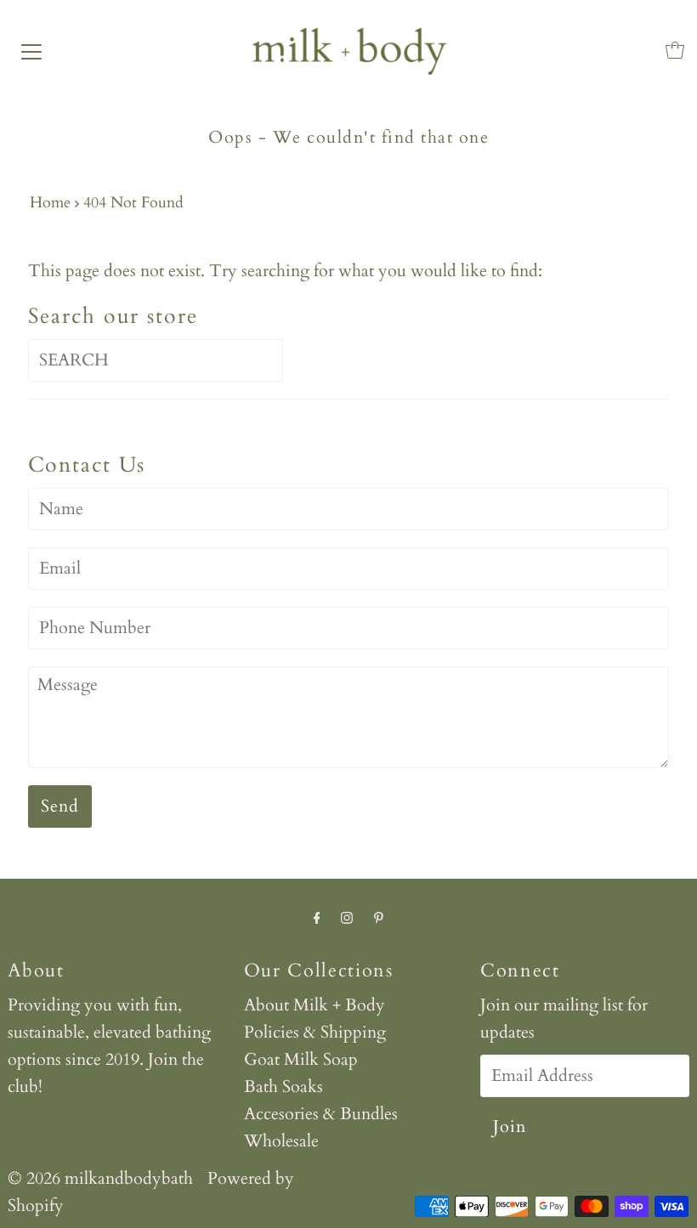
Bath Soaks (283, 1086)
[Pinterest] (378, 917)
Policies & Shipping (315, 1032)
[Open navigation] (31, 50)
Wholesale (281, 1140)
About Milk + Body (314, 1004)
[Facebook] (317, 917)
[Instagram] (347, 917)
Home (50, 202)
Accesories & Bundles (321, 1113)
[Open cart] (675, 50)
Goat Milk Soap (301, 1059)
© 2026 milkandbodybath (100, 1178)
